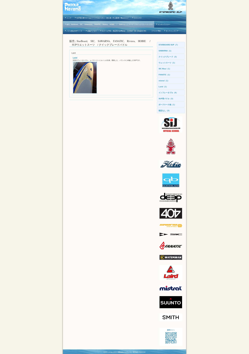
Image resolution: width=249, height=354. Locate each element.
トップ (69, 18)
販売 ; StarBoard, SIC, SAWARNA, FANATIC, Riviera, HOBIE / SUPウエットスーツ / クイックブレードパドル (110, 24)
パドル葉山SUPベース (74, 31)
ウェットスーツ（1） (167, 63)
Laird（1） (163, 87)
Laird (75, 58)
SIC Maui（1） (165, 69)
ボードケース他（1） (167, 105)
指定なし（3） (165, 111)
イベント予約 (156, 31)
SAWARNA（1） (165, 51)
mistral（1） (164, 81)
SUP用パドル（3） (166, 99)
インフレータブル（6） (168, 93)
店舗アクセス (92, 31)
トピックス (138, 18)
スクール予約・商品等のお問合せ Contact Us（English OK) (124, 31)
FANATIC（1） (165, 75)
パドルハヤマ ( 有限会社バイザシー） (120, 352)
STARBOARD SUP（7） (169, 45)
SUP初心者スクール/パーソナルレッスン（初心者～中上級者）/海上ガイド (102, 18)
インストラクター (164, 24)
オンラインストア (172, 31)
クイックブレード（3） (168, 57)
